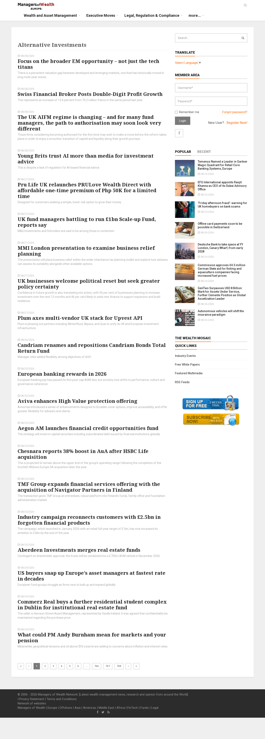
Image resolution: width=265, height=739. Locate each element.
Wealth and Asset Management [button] (50, 15)
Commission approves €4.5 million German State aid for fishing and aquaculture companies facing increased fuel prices (221, 270)
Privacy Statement (31, 699)
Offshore (66, 708)
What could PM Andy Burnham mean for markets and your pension (92, 637)
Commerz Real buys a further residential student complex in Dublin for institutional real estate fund (92, 604)
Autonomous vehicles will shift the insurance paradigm (221, 312)
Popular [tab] (183, 152)
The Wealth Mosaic (193, 338)
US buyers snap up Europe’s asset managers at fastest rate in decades (91, 575)
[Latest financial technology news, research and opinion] (36, 6)
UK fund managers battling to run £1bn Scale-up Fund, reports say (87, 222)
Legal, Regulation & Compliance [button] (151, 15)
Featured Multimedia (188, 373)
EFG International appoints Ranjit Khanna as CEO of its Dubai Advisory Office (222, 186)
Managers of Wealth (31, 708)
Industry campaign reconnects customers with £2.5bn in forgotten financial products (89, 519)
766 (96, 666)
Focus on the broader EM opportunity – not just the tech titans (88, 64)
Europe (52, 708)
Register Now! (236, 123)
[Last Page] (136, 666)
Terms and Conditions (62, 699)
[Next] (128, 666)
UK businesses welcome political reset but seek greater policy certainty (89, 283)
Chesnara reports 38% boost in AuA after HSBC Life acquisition (83, 454)
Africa (121, 708)
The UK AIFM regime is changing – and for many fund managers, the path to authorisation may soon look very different (89, 123)
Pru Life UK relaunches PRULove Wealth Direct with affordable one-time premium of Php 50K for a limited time (87, 190)
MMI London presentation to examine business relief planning (86, 250)
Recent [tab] (204, 152)
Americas (89, 708)
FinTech (132, 708)
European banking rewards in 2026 (62, 373)
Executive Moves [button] (100, 15)
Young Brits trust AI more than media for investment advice (86, 158)
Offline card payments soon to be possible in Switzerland (220, 225)
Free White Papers (187, 364)
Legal (154, 708)
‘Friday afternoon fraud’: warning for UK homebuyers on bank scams (222, 204)
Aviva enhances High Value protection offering (77, 400)
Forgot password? (234, 112)
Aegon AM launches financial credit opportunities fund (88, 428)
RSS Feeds (182, 382)
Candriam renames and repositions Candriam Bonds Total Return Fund (92, 348)
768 (119, 666)
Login (182, 120)
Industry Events (185, 356)
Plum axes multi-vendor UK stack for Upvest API (80, 317)
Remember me (189, 112)
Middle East (106, 708)
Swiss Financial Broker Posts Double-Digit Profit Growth (90, 94)
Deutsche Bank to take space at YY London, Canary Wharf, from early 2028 (220, 248)
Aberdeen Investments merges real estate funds (79, 549)
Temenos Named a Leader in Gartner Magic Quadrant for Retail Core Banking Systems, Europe (222, 165)
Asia (78, 708)
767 (108, 666)
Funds (144, 708)
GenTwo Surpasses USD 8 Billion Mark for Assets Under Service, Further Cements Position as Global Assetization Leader (222, 293)
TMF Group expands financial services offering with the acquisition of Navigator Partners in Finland (89, 487)
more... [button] (195, 15)
